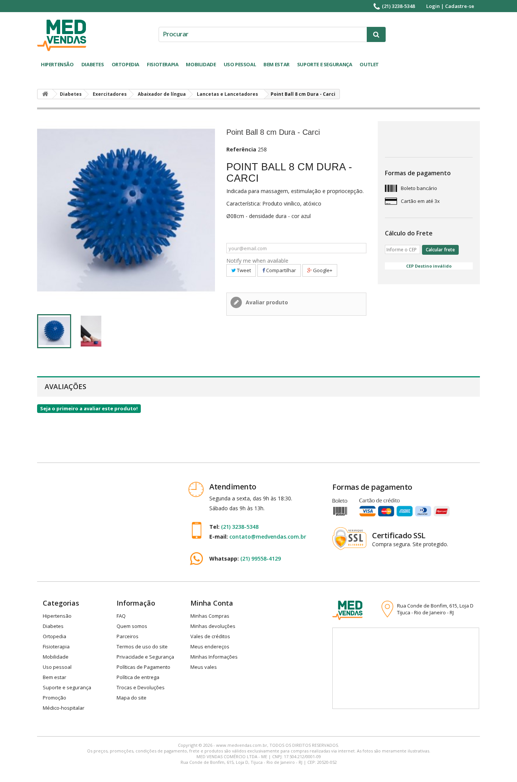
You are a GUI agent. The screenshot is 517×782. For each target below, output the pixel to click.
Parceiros (128, 636)
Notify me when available (257, 260)
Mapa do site (131, 697)
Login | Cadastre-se (450, 6)
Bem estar (276, 64)
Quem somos (132, 626)
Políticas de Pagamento (143, 667)
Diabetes (92, 64)
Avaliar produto (266, 302)
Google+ (322, 270)
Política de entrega (138, 677)
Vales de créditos (210, 636)
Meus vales (203, 667)
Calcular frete (440, 249)
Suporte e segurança (324, 64)
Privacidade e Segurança (145, 656)
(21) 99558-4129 (260, 558)
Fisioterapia (162, 64)
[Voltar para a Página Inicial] (45, 94)
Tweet (243, 270)
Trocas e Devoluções (141, 687)
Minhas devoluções (212, 626)
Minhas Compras (209, 615)
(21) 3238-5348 (398, 6)
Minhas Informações (214, 656)
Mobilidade (201, 64)
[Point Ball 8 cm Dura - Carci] (54, 331)
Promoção (54, 697)
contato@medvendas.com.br (267, 536)
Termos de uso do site (142, 646)
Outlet (369, 64)
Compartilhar (280, 270)
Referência (241, 149)
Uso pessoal (240, 64)
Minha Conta (211, 603)
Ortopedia (126, 64)
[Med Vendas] (61, 35)
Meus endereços (209, 646)
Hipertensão (57, 64)
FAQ (121, 615)
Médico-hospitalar (63, 707)
